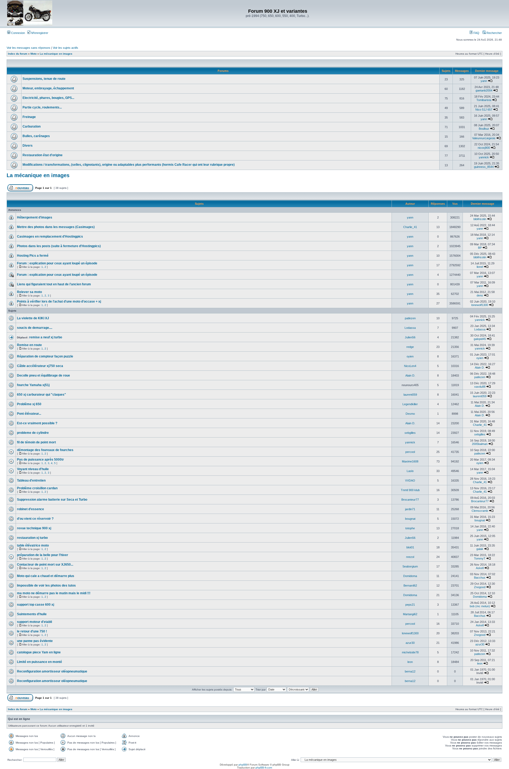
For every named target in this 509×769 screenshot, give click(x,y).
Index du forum (17, 53)
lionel (480, 266)
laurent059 (410, 394)
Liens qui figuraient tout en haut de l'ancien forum (54, 284)
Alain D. (480, 367)
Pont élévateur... (29, 414)
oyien (410, 356)
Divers (28, 145)
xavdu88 (479, 386)
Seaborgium (410, 566)
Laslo (410, 471)
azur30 (410, 642)
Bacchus (479, 577)
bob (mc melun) (480, 606)
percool (410, 451)
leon (410, 661)
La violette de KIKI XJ (33, 318)
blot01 (410, 547)
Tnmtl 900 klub (410, 490)
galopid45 (480, 338)
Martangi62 (410, 614)
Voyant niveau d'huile (33, 469)
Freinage (29, 117)
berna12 (410, 671)
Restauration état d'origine (43, 155)
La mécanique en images (56, 53)
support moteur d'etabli (34, 622)
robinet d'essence (30, 509)
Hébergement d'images (34, 217)
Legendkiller (410, 404)
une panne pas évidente (35, 641)
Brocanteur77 (410, 499)
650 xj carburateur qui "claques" (41, 394)
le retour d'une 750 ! (32, 631)
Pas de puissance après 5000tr (40, 459)
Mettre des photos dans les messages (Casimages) (56, 227)
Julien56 (410, 337)
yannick (484, 157)
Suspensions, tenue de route (44, 79)
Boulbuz (484, 128)
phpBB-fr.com (264, 767)
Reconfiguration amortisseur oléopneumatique (52, 671)
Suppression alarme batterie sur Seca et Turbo (52, 499)
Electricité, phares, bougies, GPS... (48, 98)
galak (479, 548)
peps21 (410, 604)
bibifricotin (479, 219)
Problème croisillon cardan (37, 488)
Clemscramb (480, 510)
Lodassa (410, 327)
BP (480, 247)
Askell (480, 568)
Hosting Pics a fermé (33, 255)
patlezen (410, 318)
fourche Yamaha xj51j (33, 385)
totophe (410, 528)
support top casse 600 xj (35, 604)
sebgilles (410, 432)
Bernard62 (410, 585)
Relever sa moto (29, 292)
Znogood (479, 587)
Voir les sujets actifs (65, 47)
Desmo (410, 413)
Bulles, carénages (36, 136)
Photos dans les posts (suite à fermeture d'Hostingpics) (59, 246)
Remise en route (29, 345)
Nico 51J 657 (483, 109)
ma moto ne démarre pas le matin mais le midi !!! (53, 593)
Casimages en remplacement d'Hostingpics (50, 236)
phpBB (243, 764)
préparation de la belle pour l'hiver (42, 555)
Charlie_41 (410, 227)
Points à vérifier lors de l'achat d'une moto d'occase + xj (59, 301)
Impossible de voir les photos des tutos (46, 585)
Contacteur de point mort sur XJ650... (45, 564)
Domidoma (410, 576)
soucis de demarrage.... (34, 328)
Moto (33, 53)
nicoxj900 (484, 147)
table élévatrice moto (33, 545)
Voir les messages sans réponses (28, 47)
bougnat (410, 518)
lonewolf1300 (479, 305)
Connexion (17, 32)
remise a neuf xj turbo (45, 337)
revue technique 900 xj (34, 528)
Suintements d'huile (32, 614)
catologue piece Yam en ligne (39, 652)
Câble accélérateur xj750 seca (40, 366)
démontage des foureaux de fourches (45, 450)
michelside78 (410, 652)
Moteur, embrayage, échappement (48, 88)
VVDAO (410, 480)
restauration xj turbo (32, 538)
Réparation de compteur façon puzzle (45, 356)
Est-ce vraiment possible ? (37, 423)
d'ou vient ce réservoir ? (35, 519)
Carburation (32, 126)
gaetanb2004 (484, 90)
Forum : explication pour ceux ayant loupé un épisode (57, 263)
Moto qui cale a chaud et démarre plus (45, 576)
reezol (410, 556)
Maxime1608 (410, 461)
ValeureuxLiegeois (483, 138)
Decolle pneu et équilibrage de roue (43, 375)
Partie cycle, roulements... (42, 107)
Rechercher (494, 32)
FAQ (476, 32)
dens (480, 295)
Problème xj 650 (29, 404)
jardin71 (410, 509)
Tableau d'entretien (31, 480)
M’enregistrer (39, 32)
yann (484, 80)
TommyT (479, 558)
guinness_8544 (484, 166)
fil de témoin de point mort (36, 442)
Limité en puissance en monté (39, 662)
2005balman (480, 443)
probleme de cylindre (33, 433)
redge (410, 346)
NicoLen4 (410, 366)
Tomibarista (483, 100)
